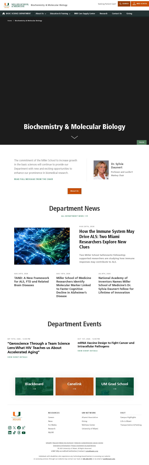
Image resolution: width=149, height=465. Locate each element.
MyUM (51, 432)
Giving (129, 14)
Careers (51, 417)
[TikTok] (14, 434)
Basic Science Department (18, 14)
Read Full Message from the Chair (33, 179)
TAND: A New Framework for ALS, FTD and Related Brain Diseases (31, 282)
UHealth (49, 443)
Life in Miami (125, 421)
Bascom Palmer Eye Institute (63, 443)
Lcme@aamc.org (92, 451)
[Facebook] (10, 429)
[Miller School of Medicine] (16, 5)
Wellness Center (88, 425)
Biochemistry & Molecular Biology (49, 5)
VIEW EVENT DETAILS (17, 357)
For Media (52, 425)
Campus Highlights (128, 417)
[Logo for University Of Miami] (16, 416)
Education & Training (59, 14)
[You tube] (24, 434)
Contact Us (117, 14)
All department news (73, 216)
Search (125, 4)
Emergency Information (61, 445)
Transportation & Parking (131, 425)
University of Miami (90, 429)
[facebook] (19, 429)
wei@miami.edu (109, 459)
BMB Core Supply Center (84, 14)
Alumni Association (90, 417)
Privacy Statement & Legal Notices (83, 445)
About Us (40, 14)
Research (103, 14)
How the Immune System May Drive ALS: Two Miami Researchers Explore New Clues (106, 239)
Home (9, 21)
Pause (141, 142)
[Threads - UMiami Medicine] (19, 434)
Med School (140, 4)
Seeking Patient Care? (107, 4)
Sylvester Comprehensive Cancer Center (88, 443)
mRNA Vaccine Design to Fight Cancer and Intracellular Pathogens (106, 345)
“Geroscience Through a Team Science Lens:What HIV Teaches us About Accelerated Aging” (38, 348)
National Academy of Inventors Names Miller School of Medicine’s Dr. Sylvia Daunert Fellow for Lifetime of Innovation (116, 285)
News (50, 421)
